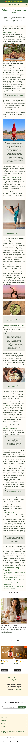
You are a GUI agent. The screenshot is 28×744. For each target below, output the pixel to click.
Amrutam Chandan (18, 660)
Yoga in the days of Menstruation (17, 95)
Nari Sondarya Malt (5, 660)
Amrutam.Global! (12, 488)
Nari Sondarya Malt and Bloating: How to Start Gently (13, 627)
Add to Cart (4, 670)
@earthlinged (6, 405)
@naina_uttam (15, 279)
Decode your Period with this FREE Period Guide (14, 1)
